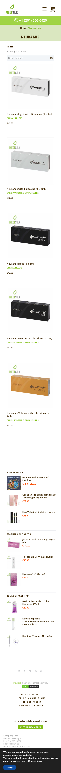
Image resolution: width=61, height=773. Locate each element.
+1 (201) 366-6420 (33, 20)
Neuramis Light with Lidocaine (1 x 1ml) (29, 114)
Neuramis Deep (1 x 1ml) (20, 263)
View (31, 83)
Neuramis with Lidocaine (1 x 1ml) (26, 188)
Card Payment (14, 192)
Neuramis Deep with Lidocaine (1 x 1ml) (29, 338)
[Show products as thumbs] (8, 47)
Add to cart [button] (31, 164)
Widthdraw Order (30, 727)
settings (37, 761)
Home (23, 28)
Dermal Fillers (14, 118)
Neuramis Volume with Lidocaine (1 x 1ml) (28, 415)
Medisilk (17, 682)
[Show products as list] (11, 47)
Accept (10, 767)
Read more (31, 89)
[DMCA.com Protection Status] (30, 686)
